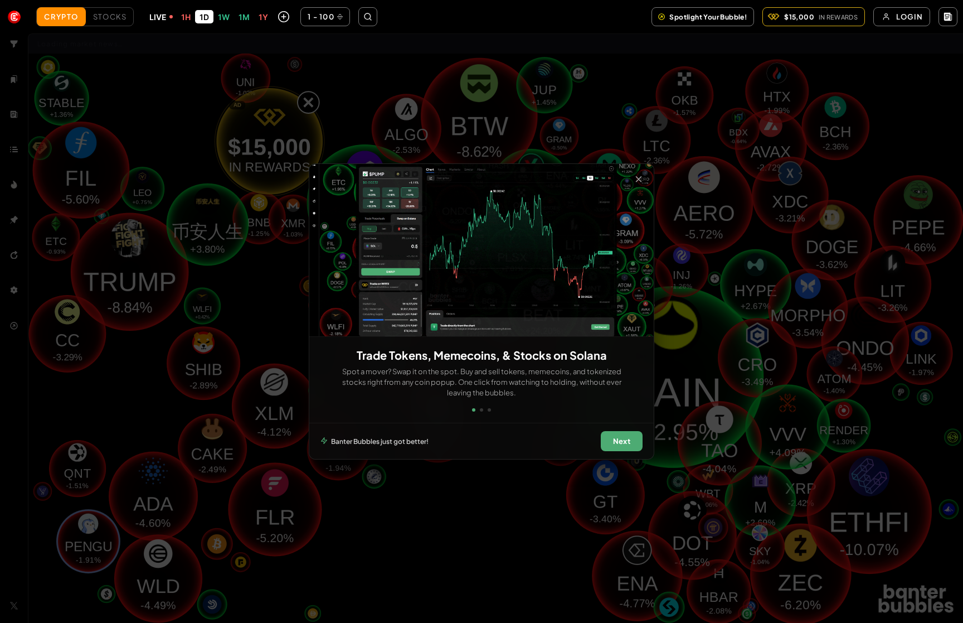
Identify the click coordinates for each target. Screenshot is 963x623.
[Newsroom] (947, 16)
